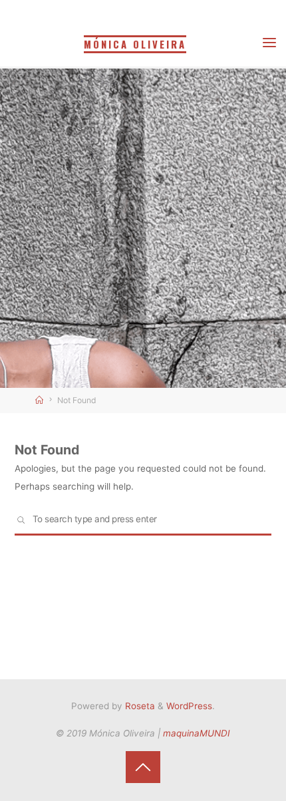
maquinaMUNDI (196, 733)
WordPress (189, 706)
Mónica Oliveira (135, 44)
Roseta (138, 706)
